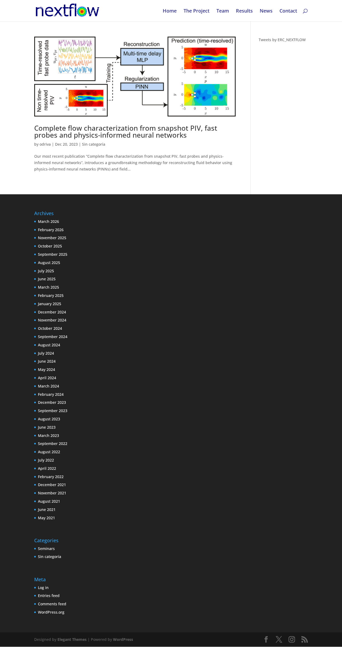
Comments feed (52, 603)
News (266, 11)
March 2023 (48, 435)
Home (170, 11)
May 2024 (46, 369)
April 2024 (47, 377)
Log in (43, 587)
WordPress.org (51, 612)
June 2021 (47, 509)
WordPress (123, 639)
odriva (45, 144)
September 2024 (52, 336)
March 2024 (48, 386)
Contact (288, 11)
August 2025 (49, 262)
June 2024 (47, 361)
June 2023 (47, 427)
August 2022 (49, 451)
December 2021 (52, 484)
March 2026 (48, 221)
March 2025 (48, 287)
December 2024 (52, 312)
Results (244, 11)
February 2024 (51, 394)
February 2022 (51, 476)
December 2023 (52, 402)
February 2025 (51, 295)
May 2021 (46, 517)
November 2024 (52, 320)
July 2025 (46, 270)
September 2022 (52, 443)
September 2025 (52, 254)
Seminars (46, 548)
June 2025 (47, 278)
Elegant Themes (72, 639)
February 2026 (51, 229)
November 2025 (52, 237)
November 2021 (52, 492)
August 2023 (49, 418)
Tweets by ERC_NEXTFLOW (282, 39)
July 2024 (46, 353)
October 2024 (50, 328)
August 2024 (49, 344)
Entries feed (49, 595)
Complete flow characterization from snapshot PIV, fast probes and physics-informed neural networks (125, 131)
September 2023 (52, 410)
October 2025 (50, 246)
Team (222, 11)
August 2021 (49, 501)
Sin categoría (93, 144)
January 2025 (49, 303)
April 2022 (47, 468)
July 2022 (46, 460)
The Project (196, 11)
